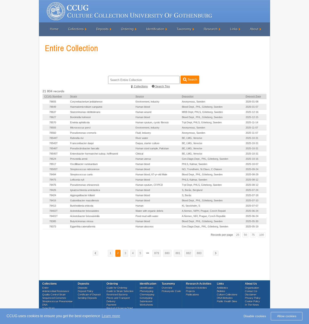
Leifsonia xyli (77, 179)
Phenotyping (146, 291)
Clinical (139, 153)
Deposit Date (253, 96)
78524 (52, 158)
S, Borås (186, 195)
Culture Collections (227, 294)
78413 (52, 205)
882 (188, 253)
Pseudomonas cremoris (83, 132)
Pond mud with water (146, 216)
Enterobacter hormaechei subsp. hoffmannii (94, 153)
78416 (52, 200)
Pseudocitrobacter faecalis (84, 148)
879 (156, 253)
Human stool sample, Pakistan (152, 148)
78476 (52, 184)
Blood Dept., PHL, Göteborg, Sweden (202, 106)
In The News (252, 304)
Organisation (252, 287)
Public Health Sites (227, 301)
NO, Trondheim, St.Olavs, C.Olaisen (202, 169)
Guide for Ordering (117, 287)
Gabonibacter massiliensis (84, 200)
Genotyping (146, 298)
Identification (155, 29)
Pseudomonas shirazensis (84, 184)
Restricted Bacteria (117, 294)
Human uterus (143, 158)
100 (261, 234)
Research (211, 29)
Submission (146, 301)
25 (237, 234)
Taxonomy (184, 29)
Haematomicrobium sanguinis (86, 106)
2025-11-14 (252, 122)
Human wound (143, 112)
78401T (53, 216)
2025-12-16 (252, 112)
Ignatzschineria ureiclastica (85, 190)
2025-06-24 (252, 211)
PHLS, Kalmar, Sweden (194, 164)
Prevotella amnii (78, 158)
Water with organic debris (149, 211)
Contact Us (251, 291)
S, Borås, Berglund (192, 190)
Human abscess (144, 226)
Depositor (188, 96)
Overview (167, 287)
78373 (52, 226)
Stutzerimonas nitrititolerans (85, 112)
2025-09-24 (252, 169)
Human (139, 205)
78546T (53, 148)
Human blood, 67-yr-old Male (151, 174)
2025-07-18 (252, 195)
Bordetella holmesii (80, 117)
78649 (52, 106)
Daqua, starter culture (147, 143)
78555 (52, 127)
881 (178, 253)
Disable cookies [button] (255, 316)
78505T (53, 169)
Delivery (111, 301)
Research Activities (196, 287)
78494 (52, 174)
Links (234, 29)
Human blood (142, 106)
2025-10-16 (252, 158)
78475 (52, 179)
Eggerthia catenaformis (82, 226)
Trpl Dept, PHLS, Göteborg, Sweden (202, 122)
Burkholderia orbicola (81, 205)
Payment (111, 304)
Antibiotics (222, 287)
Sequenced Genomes (54, 298)
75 (253, 234)
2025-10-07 (252, 164)
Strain (73, 96)
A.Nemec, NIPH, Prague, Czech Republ (204, 211)
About (254, 29)
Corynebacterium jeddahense (86, 101)
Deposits (102, 29)
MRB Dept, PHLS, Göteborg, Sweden (202, 112)
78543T (53, 143)
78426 (52, 190)
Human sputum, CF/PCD (149, 184)
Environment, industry (147, 101)
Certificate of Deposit (89, 294)
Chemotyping (147, 294)
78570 (52, 122)
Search (192, 79)
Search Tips (162, 86)
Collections (76, 29)
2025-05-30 (252, 221)
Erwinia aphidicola (80, 122)
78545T (53, 153)
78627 (52, 117)
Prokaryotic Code (171, 291)
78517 (52, 164)
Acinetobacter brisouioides (84, 211)
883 (199, 253)
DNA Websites (225, 298)
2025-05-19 (252, 226)
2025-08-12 (252, 179)
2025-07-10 (252, 200)
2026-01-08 (252, 101)
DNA (45, 304)
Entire (45, 287)
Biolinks (221, 291)
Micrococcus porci (80, 127)
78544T (53, 138)
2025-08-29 (252, 174)
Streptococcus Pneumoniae (57, 301)
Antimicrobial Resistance (55, 291)
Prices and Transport (118, 298)
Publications (192, 294)
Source (139, 96)
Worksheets (146, 304)
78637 (52, 112)
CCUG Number (53, 96)
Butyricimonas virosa (81, 221)
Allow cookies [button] (286, 316)
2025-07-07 (252, 205)
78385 (52, 221)
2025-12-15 (252, 117)
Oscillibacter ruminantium (84, 164)
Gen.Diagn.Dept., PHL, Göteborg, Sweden (205, 158)
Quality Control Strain (54, 294)
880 (167, 253)
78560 (52, 132)
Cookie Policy (252, 301)
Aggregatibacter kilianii (82, 195)
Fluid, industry (143, 132)
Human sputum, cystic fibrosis (152, 122)
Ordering (127, 29)
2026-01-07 (252, 106)
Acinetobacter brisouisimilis (85, 216)
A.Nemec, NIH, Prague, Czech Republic (204, 216)
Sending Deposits (87, 298)
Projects (190, 291)
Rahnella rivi (76, 138)
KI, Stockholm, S (191, 205)
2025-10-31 (252, 138)
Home (54, 29)
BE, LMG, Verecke (192, 138)
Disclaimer (251, 294)
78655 (52, 101)
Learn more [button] (111, 316)
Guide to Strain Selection (120, 291)
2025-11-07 (252, 127)
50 (245, 234)
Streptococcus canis (81, 174)
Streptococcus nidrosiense (85, 169)
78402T (53, 211)
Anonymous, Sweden (193, 101)
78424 (52, 195)
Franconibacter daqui (81, 143)
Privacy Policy (253, 298)
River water (141, 138)
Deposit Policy (85, 291)
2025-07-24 (252, 190)
